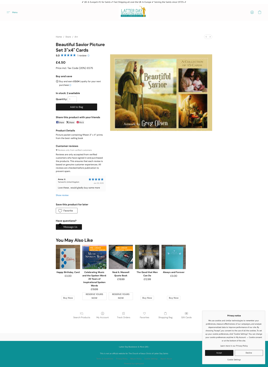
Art (76, 36)
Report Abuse (166, 358)
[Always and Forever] (173, 257)
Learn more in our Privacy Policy (234, 346)
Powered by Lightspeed (134, 363)
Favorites (144, 317)
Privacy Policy (122, 358)
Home (59, 36)
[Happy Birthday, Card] (68, 257)
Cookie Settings (151, 358)
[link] (234, 358)
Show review (62, 195)
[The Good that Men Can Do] (147, 257)
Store (68, 36)
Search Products (81, 317)
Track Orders (123, 317)
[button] (134, 12)
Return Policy (136, 358)
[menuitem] (206, 37)
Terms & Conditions (104, 358)
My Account (102, 317)
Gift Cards (186, 317)
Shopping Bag (165, 317)
